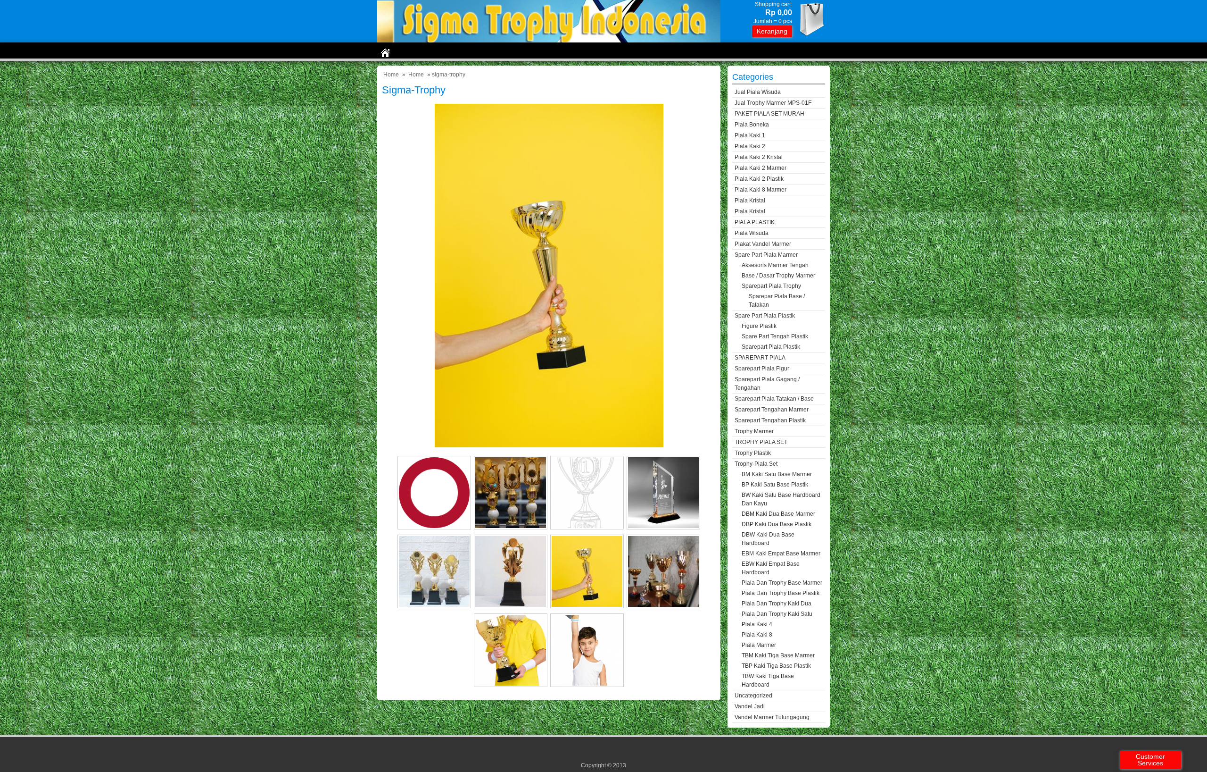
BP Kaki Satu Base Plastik (775, 484)
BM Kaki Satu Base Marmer (777, 474)
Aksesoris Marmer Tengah (775, 265)
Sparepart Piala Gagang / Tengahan (767, 383)
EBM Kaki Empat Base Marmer (781, 553)
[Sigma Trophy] (548, 40)
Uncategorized (753, 695)
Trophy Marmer (754, 431)
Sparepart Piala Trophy (771, 286)
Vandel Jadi (750, 706)
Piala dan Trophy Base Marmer (782, 582)
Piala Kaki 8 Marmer (760, 189)
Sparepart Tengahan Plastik (770, 420)
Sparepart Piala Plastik (771, 347)
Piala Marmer (759, 645)
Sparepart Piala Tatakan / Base (774, 398)
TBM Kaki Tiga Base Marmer (778, 655)
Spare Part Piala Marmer (766, 255)
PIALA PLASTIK (755, 222)
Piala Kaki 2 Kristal (759, 157)
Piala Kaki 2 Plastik (759, 179)
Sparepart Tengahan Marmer (772, 409)
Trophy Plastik (753, 453)
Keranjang (772, 31)
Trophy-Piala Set (756, 464)
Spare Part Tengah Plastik (775, 336)
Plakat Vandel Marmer (763, 244)
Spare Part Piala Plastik (765, 315)
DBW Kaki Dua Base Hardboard (768, 538)
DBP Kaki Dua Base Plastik (776, 524)
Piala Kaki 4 (757, 624)
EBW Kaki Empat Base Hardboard (771, 568)
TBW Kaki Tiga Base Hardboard (768, 680)
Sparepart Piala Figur (762, 368)
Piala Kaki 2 (750, 146)
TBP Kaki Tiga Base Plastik (776, 666)
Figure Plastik (759, 326)
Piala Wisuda (752, 233)
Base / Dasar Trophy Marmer (778, 275)
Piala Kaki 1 (750, 135)
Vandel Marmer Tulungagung (772, 717)
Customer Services (1150, 760)
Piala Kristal (750, 200)
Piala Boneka (752, 124)
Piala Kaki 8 (757, 634)
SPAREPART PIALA (760, 357)
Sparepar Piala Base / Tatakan (777, 300)
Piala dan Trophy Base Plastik (780, 593)
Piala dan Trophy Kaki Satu (777, 614)
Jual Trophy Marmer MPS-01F (773, 103)
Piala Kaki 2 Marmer (760, 168)
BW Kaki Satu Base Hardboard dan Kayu (781, 499)
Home (391, 74)
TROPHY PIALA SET (761, 442)
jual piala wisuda (758, 92)
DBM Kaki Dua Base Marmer (778, 514)
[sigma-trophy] (549, 445)
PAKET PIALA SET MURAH (769, 113)
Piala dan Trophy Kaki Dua (776, 603)
